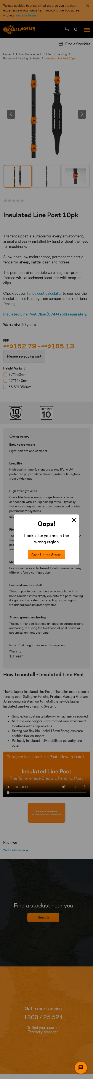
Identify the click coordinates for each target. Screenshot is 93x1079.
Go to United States (46, 554)
